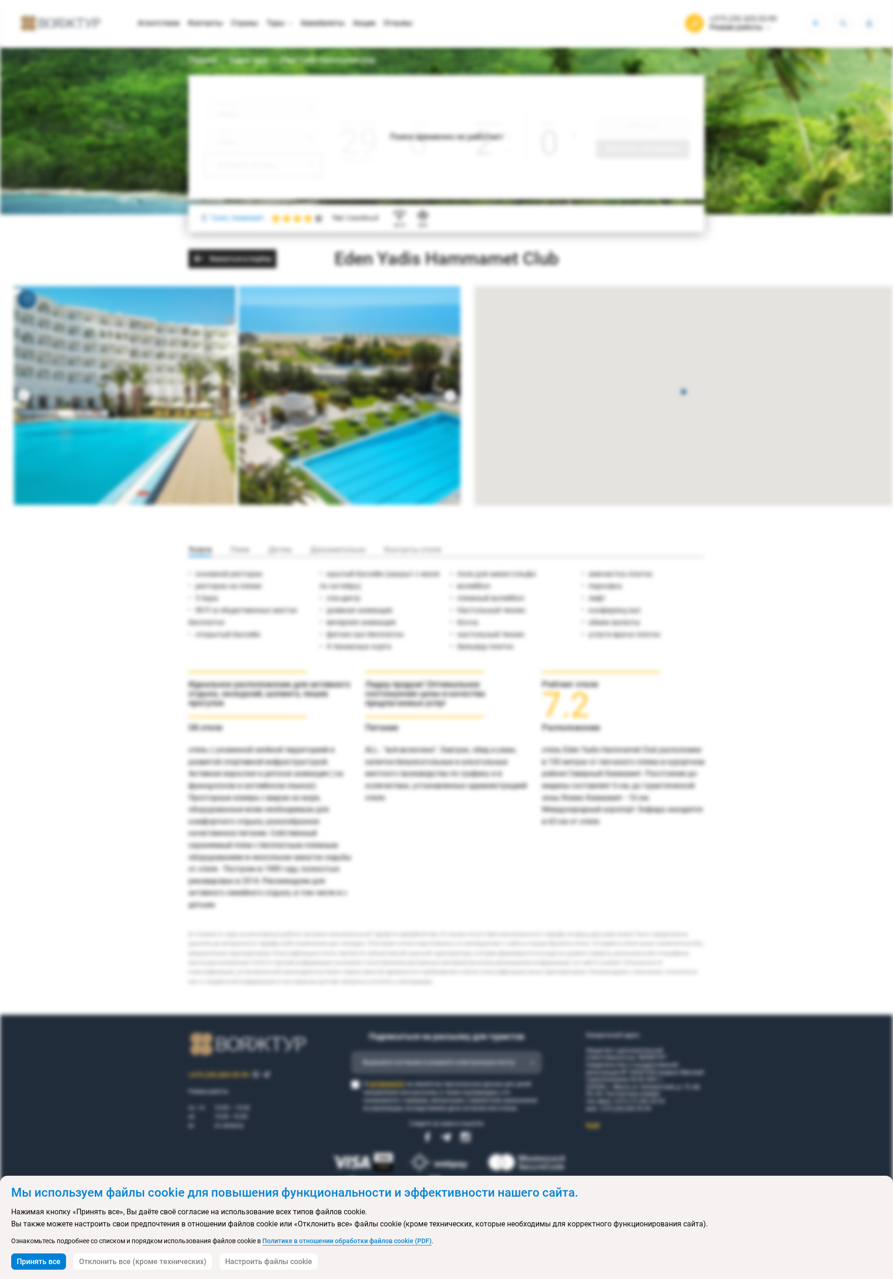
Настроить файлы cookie (268, 1261)
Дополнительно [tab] (338, 549)
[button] (683, 392)
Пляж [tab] (240, 549)
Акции (364, 23)
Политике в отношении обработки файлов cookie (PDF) (347, 1241)
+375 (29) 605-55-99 (743, 19)
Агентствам (159, 23)
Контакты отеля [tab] (412, 549)
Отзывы (398, 23)
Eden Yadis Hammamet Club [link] (327, 60)
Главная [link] (202, 60)
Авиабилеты (322, 23)
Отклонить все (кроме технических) (143, 1261)
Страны (244, 23)
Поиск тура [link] (248, 60)
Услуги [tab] (200, 549)
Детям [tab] (280, 549)
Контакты (205, 23)
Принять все (38, 1261)
